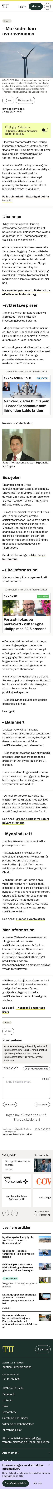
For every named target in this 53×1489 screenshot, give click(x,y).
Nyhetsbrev (9, 1412)
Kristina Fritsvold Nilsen (16, 1367)
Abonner (36, 6)
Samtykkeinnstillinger (15, 1418)
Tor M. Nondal (11, 1378)
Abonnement (10, 1452)
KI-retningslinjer (11, 1430)
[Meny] (47, 6)
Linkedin (7, 1400)
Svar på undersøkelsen (15, 1483)
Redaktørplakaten (39, 1442)
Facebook (8, 1394)
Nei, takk (38, 1483)
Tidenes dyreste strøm (30, 919)
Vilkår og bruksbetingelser (18, 1424)
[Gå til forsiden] (5, 6)
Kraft (7, 21)
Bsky (5, 1406)
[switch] (45, 130)
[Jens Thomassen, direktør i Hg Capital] (26, 445)
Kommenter (27, 100)
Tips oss (43, 1349)
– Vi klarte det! (23, 423)
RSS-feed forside (12, 1388)
